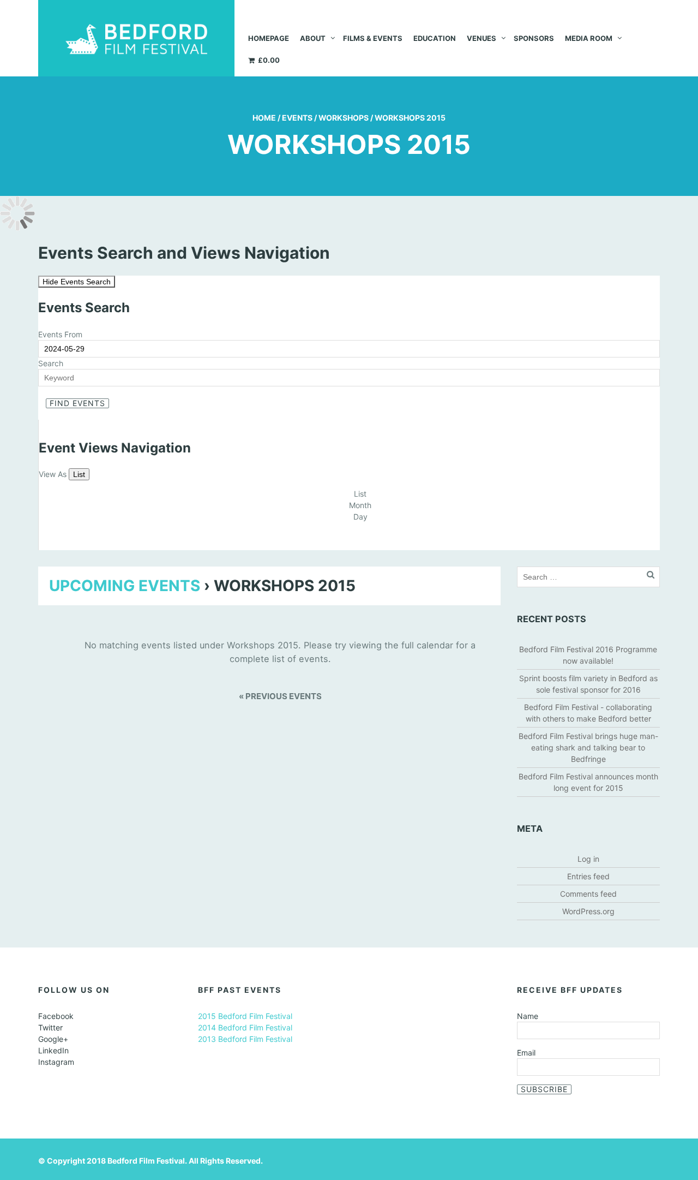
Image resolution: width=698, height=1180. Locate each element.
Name (527, 1016)
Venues (481, 38)
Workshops (343, 117)
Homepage (268, 38)
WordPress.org (588, 911)
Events (297, 117)
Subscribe (544, 1089)
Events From (60, 334)
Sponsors (534, 38)
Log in (588, 858)
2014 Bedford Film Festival (245, 1027)
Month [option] (360, 505)
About (313, 38)
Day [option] (360, 516)
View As (54, 474)
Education (434, 38)
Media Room (588, 38)
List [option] (360, 493)
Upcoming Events (124, 585)
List (79, 474)
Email (526, 1052)
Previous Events (280, 696)
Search (50, 363)
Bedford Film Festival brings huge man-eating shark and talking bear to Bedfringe (588, 747)
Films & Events (372, 38)
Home (264, 117)
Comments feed (588, 893)
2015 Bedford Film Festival (245, 1016)
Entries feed (588, 876)
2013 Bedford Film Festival (245, 1039)
